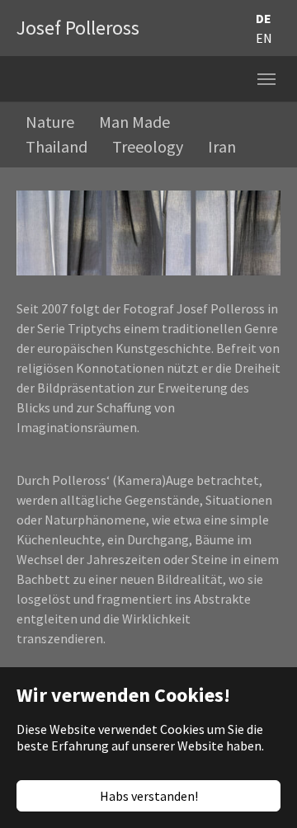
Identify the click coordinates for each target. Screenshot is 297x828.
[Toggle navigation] (266, 79)
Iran (222, 146)
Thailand (56, 146)
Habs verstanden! (149, 796)
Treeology (147, 146)
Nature (50, 121)
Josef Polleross (77, 27)
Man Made (134, 121)
